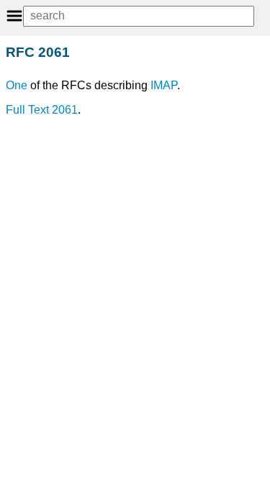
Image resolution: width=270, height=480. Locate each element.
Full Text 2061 (42, 110)
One (16, 85)
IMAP (163, 85)
